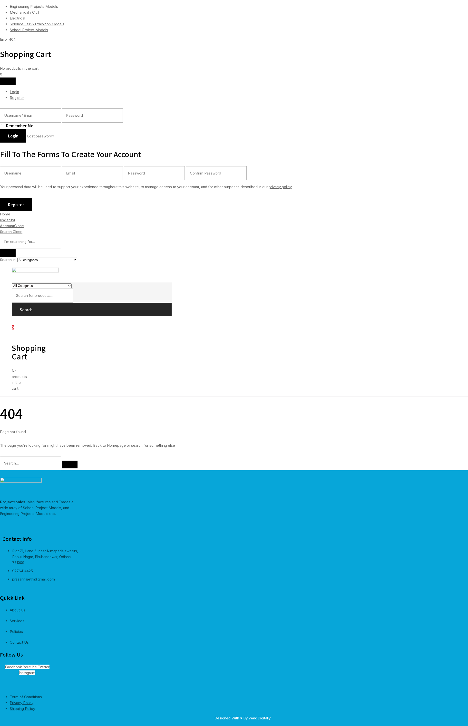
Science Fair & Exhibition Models (37, 24)
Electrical (17, 18)
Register (17, 97)
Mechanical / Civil (24, 12)
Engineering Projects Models (34, 6)
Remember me (19, 125)
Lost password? (40, 136)
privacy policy (280, 186)
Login (14, 91)
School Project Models (29, 30)
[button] (1, 74)
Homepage (116, 445)
